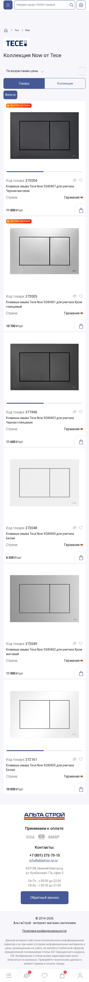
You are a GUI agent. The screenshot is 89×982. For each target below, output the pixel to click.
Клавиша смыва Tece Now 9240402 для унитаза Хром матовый (44, 652)
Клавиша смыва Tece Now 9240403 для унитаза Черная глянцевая (40, 420)
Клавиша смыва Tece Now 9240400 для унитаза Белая (40, 536)
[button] (25, 171)
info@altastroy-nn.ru (43, 860)
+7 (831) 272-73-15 (44, 855)
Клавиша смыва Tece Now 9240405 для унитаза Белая (40, 768)
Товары (24, 83)
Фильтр (10, 94)
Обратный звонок (44, 898)
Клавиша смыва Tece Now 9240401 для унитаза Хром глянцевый (44, 304)
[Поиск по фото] (81, 4)
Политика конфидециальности (44, 931)
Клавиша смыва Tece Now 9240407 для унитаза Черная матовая (40, 189)
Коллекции (65, 83)
